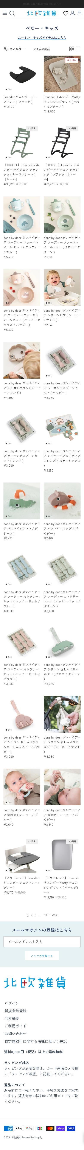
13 (45, 915)
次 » (55, 915)
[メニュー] (4, 13)
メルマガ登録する (42, 955)
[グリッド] (71, 49)
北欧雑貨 (15, 1137)
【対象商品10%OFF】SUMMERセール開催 (42, 4)
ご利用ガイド (15, 1026)
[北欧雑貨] (41, 13)
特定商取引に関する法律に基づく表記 (36, 1041)
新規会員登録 (15, 1010)
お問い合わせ (15, 1033)
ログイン (12, 1003)
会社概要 (12, 1018)
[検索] (14, 13)
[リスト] (78, 49)
